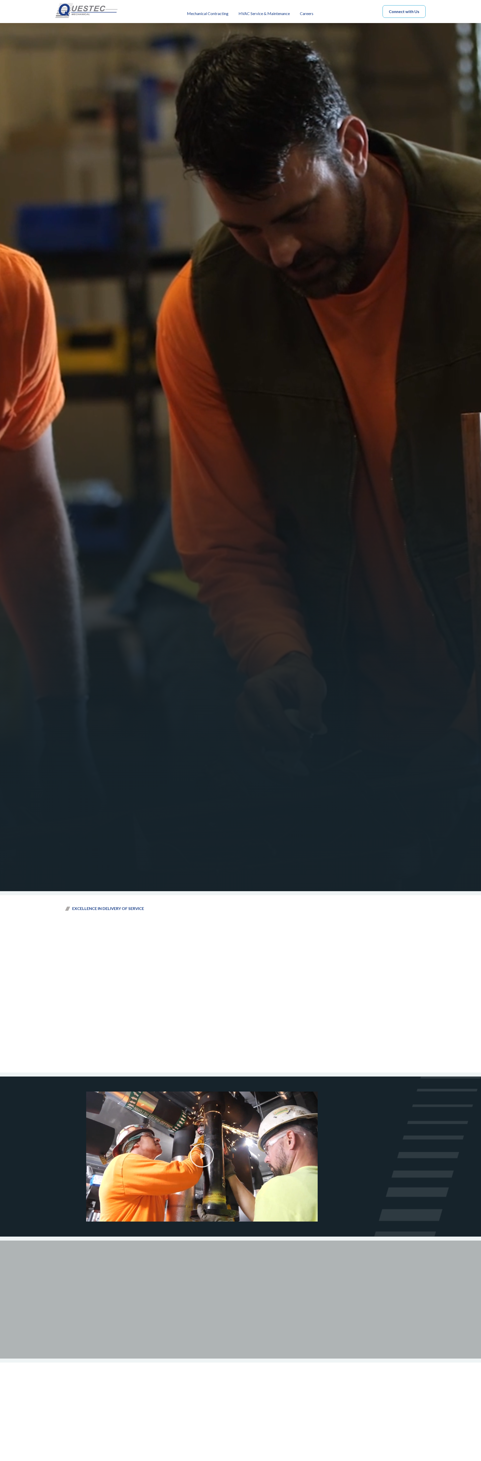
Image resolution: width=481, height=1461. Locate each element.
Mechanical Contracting (207, 13)
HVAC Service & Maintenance (264, 13)
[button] (201, 1156)
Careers (306, 13)
